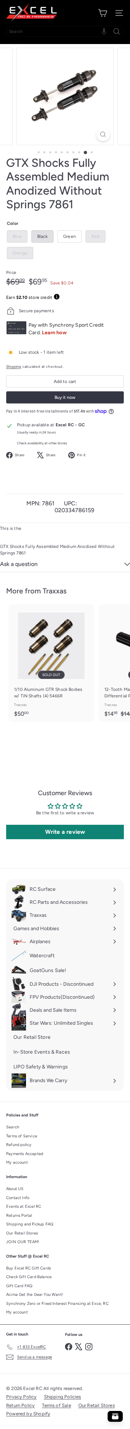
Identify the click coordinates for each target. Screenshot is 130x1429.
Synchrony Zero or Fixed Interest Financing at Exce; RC (57, 1303)
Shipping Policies (62, 1396)
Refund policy (18, 1144)
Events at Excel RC (23, 1206)
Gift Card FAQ (19, 1286)
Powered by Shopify (28, 1413)
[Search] (116, 31)
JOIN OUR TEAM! (22, 1242)
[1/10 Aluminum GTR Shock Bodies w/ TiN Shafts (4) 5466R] (51, 663)
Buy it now (65, 397)
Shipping (13, 366)
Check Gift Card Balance (29, 1277)
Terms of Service (21, 1136)
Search (12, 1127)
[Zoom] (103, 134)
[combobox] (65, 31)
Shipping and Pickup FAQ (29, 1224)
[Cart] (102, 13)
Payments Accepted (24, 1153)
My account (17, 1162)
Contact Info (17, 1197)
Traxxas (54, 591)
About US (14, 1188)
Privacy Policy (21, 1396)
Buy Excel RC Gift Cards (28, 1268)
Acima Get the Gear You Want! (34, 1294)
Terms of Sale (56, 1405)
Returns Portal (19, 1215)
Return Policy (20, 1405)
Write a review (65, 831)
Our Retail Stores (22, 1233)
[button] (104, 31)
